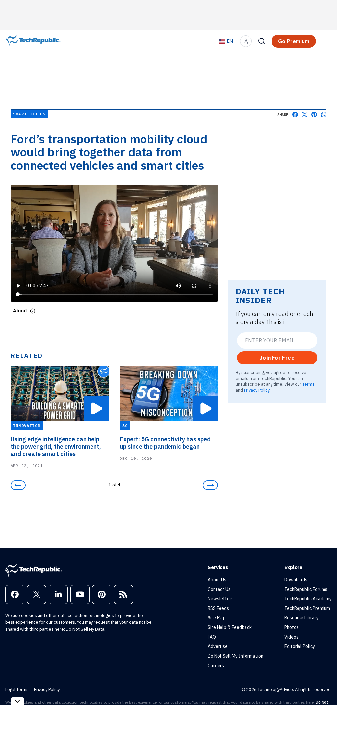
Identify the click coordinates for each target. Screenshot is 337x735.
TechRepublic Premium (307, 608)
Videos (291, 637)
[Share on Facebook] (295, 114)
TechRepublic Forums (305, 589)
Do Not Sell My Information (235, 656)
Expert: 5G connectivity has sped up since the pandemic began (165, 443)
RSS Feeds (218, 608)
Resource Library (301, 618)
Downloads (295, 580)
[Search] (262, 41)
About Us (217, 580)
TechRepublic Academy (308, 599)
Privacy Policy (256, 390)
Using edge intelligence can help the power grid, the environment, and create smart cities (56, 447)
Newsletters (221, 599)
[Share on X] (304, 114)
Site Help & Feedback (230, 627)
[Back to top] (324, 715)
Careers (216, 666)
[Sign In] (246, 41)
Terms (308, 384)
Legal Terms (17, 689)
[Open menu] (326, 41)
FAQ (212, 637)
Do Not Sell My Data (85, 629)
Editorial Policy (299, 646)
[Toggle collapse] (17, 701)
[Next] (210, 485)
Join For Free (277, 357)
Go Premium (293, 41)
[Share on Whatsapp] (323, 114)
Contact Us (219, 589)
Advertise (218, 646)
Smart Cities (29, 113)
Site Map (217, 618)
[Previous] (18, 485)
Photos (291, 627)
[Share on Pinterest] (314, 114)
